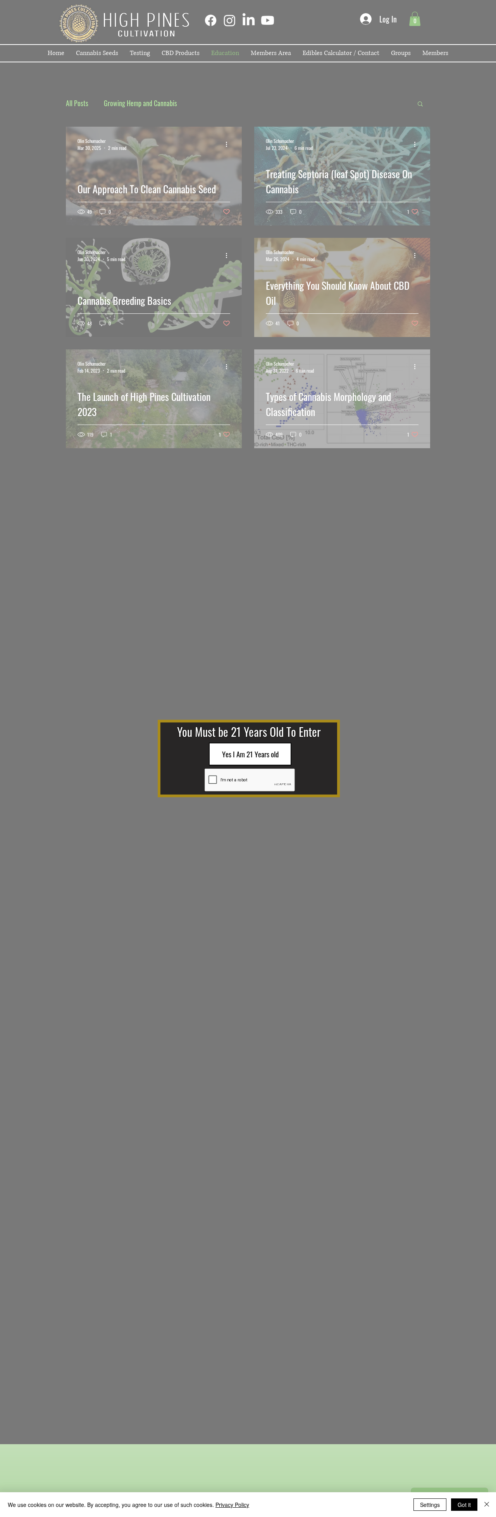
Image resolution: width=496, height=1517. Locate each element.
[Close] (486, 1504)
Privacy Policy (232, 1504)
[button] (250, 754)
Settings (430, 1504)
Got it (464, 1504)
